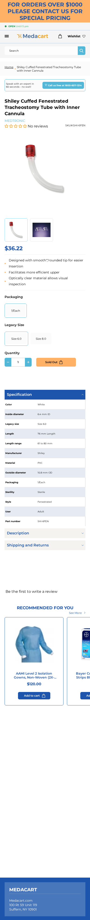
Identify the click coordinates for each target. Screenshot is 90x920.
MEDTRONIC (15, 121)
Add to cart (32, 695)
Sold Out (51, 362)
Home (9, 67)
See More (75, 613)
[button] (16, 126)
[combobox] (41, 50)
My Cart (59, 36)
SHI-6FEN (79, 125)
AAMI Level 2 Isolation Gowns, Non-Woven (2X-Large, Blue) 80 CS (34, 675)
